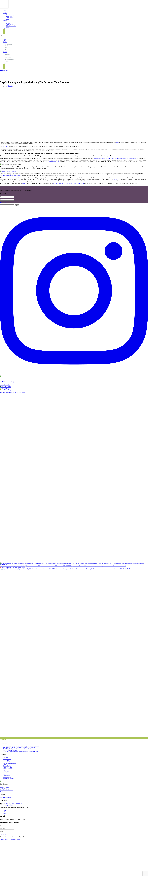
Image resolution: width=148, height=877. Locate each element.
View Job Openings (5, 797)
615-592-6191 (9, 805)
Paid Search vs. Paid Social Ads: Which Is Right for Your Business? (19, 747)
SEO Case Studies (11, 26)
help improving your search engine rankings (65, 183)
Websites (8, 27)
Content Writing (7, 761)
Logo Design (6, 771)
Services (5, 42)
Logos (8, 23)
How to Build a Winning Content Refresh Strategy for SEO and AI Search (21, 746)
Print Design (9, 24)
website (24, 183)
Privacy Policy (4, 839)
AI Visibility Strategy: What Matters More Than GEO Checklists (19, 748)
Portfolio (5, 52)
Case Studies (6, 760)
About (4, 40)
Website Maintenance (8, 778)
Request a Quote (4, 70)
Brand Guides (9, 21)
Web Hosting (9, 17)
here (117, 142)
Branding (5, 757)
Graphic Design (10, 15)
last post (5, 146)
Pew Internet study (54, 161)
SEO (7, 19)
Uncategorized (6, 775)
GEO (4, 764)
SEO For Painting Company (10, 750)
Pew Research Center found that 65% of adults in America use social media (114, 158)
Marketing (10, 86)
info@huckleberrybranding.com (13, 803)
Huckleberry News (7, 767)
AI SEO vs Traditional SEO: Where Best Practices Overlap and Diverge (20, 751)
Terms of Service (15, 839)
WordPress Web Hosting (7, 790)
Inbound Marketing (7, 768)
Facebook (116, 179)
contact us (81, 183)
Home (4, 39)
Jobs (4, 770)
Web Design (9, 16)
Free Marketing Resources (9, 763)
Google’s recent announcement (12, 175)
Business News (7, 759)
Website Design (7, 777)
